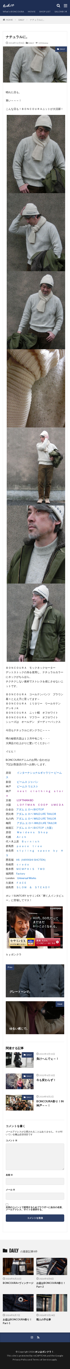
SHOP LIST (45, 11)
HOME (9, 20)
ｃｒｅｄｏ (22, 864)
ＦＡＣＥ (21, 882)
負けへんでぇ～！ (47, 1058)
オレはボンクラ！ (44, 1351)
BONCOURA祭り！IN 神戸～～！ (50, 1103)
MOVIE (31, 11)
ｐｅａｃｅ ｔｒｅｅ (29, 846)
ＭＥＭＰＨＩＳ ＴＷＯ (30, 868)
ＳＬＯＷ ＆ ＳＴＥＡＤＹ (33, 887)
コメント (11, 1140)
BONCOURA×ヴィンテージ (18, 1282)
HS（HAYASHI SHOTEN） (31, 859)
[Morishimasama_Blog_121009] (35, 946)
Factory (20, 873)
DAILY (21, 19)
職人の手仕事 (43, 1319)
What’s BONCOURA (13, 11)
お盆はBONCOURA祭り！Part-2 (51, 1284)
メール (10, 1190)
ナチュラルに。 (38, 19)
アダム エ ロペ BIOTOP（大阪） (35, 827)
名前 (9, 1175)
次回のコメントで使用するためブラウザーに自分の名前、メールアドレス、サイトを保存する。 (35, 1208)
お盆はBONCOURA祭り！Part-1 (17, 1321)
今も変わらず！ (46, 1080)
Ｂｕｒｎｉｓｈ (30, 841)
